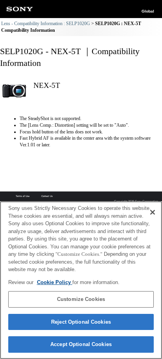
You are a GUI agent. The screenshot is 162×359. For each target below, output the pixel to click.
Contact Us (47, 196)
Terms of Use (22, 196)
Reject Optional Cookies (81, 322)
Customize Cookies (81, 299)
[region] (81, 280)
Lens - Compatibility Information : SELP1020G (45, 23)
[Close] (152, 212)
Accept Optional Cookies (81, 344)
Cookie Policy (54, 282)
